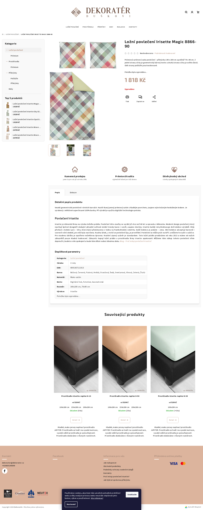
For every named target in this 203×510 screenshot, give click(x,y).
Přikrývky (13, 73)
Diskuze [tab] (73, 192)
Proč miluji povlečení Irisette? (116, 476)
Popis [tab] (57, 192)
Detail (74, 420)
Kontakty (107, 473)
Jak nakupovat (109, 463)
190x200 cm (88, 407)
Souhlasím (132, 494)
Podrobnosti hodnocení (165, 53)
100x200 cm (64, 407)
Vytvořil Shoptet (194, 507)
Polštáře (14, 78)
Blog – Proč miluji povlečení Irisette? (136, 241)
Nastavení (71, 504)
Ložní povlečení (16, 50)
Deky (11, 89)
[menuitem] (72, 27)
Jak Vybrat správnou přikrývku (116, 480)
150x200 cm (76, 407)
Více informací (97, 498)
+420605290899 (8, 465)
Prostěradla (14, 61)
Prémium (14, 56)
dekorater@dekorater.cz (13, 463)
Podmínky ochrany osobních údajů (118, 469)
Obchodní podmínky (112, 466)
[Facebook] (4, 471)
